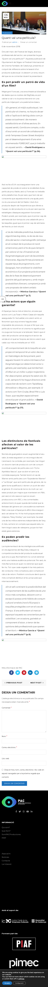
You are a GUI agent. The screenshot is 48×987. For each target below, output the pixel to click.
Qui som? (6, 827)
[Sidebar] (3, 299)
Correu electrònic (9, 747)
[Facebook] (11, 672)
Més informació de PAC (12, 668)
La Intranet (6, 864)
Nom (4, 736)
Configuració (19, 983)
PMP (4, 838)
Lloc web (5, 758)
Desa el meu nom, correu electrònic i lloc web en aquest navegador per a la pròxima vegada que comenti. (23, 773)
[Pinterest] (24, 672)
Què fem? (6, 831)
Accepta (7, 983)
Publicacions (7, 33)
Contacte (6, 861)
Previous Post (14, 683)
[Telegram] (36, 672)
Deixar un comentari (28, 42)
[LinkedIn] (30, 672)
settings (21, 979)
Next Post (36, 683)
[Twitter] (17, 672)
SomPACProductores (11, 834)
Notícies (5, 857)
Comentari (7, 708)
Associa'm (6, 854)
